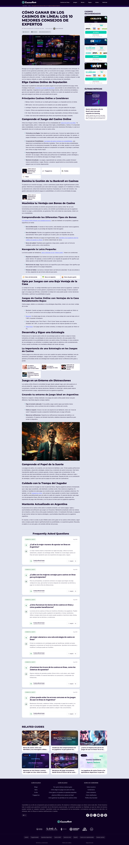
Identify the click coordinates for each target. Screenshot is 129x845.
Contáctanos (91, 790)
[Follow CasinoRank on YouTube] (98, 815)
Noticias (104, 2)
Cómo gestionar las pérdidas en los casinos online (62, 798)
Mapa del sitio (89, 842)
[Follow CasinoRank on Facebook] (87, 815)
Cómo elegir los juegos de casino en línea (62, 790)
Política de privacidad (91, 798)
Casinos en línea (64, 2)
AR (23, 815)
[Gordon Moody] (74, 829)
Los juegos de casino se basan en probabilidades (58, 141)
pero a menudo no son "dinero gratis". (53, 252)
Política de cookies (66, 842)
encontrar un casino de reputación (45, 88)
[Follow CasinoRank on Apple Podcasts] (105, 815)
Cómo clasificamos (91, 795)
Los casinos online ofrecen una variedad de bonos (36, 220)
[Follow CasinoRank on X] (94, 815)
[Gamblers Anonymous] (84, 829)
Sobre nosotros (91, 787)
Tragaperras (36, 795)
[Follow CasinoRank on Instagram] (91, 815)
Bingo (36, 787)
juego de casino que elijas (68, 123)
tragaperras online (37, 493)
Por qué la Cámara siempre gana (62, 787)
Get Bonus (96, 32)
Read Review (96, 34)
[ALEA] (51, 829)
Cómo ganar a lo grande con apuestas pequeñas (62, 792)
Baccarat (28, 316)
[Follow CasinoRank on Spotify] (102, 815)
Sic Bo (36, 792)
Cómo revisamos (91, 792)
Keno (36, 790)
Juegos (75, 2)
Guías (97, 2)
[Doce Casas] (63, 829)
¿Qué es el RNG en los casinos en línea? (63, 795)
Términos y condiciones (42, 842)
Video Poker (29, 326)
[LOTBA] (39, 829)
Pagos (90, 2)
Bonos (82, 2)
